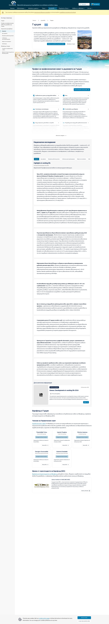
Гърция (2, 20)
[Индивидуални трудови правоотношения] (88, 123)
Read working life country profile (81, 89)
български (96, 4)
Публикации (4, 43)
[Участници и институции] (58, 109)
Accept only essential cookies (84, 621)
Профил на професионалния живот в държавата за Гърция (7, 25)
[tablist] (64, 159)
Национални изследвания (6, 28)
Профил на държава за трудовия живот (56, 44)
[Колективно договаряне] (88, 109)
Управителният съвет (39, 424)
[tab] (36, 159)
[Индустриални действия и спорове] (58, 123)
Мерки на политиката (6, 41)
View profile (44, 445)
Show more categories (62, 136)
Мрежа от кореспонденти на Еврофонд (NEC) (8, 53)
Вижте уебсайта (84, 490)
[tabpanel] (62, 283)
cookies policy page (44, 618)
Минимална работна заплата (8, 35)
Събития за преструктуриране (6, 38)
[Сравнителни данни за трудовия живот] (58, 95)
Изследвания (4, 33)
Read (85, 402)
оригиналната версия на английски (42, 12)
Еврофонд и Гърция (5, 46)
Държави (43, 20)
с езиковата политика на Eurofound (67, 12)
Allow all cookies (84, 617)
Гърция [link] (51, 20)
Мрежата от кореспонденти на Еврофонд (44, 474)
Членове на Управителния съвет (7, 49)
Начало (12, 8)
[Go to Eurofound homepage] (12, 3)
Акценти (4, 31)
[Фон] (88, 95)
